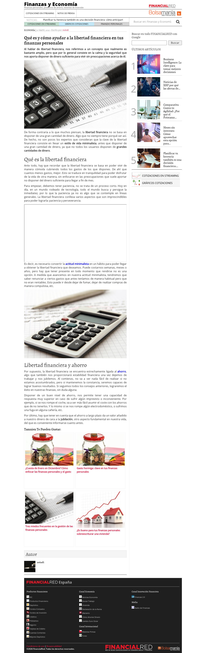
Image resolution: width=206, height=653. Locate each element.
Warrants (86, 613)
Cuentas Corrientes (37, 633)
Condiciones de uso (35, 646)
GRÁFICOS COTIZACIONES (76, 24)
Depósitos (33, 605)
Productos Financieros (38, 601)
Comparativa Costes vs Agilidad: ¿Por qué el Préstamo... (171, 111)
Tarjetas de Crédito (37, 629)
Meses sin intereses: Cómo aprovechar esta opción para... (170, 135)
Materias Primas (88, 632)
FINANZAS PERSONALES (111, 24)
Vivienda (85, 605)
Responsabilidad (54, 646)
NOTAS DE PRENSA (66, 13)
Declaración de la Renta (92, 609)
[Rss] (179, 13)
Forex (84, 636)
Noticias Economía (90, 597)
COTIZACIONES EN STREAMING (40, 13)
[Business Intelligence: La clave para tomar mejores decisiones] (148, 64)
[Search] (177, 21)
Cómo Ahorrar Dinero (91, 617)
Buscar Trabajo (88, 601)
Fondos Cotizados (37, 609)
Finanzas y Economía (50, 4)
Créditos (33, 617)
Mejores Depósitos (37, 637)
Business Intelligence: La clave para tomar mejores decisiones (172, 65)
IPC (30, 597)
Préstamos (33, 621)
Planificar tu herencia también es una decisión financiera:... (172, 159)
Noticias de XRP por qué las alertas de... (171, 85)
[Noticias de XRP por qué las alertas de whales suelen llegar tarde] (148, 86)
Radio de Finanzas (142, 608)
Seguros (32, 625)
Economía (29, 30)
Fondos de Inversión (38, 613)
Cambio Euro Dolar (90, 621)
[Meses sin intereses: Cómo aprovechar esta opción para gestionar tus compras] (148, 132)
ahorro (121, 371)
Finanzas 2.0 (139, 597)
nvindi (66, 30)
